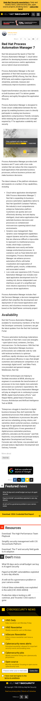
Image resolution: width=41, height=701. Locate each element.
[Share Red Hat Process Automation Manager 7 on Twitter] (25, 39)
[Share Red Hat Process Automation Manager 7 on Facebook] (21, 39)
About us (25, 691)
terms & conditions (12, 678)
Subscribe (33, 671)
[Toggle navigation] (38, 14)
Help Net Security (30, 687)
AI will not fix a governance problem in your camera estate (19, 581)
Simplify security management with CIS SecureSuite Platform (20, 542)
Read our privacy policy (12, 691)
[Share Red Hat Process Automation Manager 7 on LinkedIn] (29, 39)
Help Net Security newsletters (16, 2)
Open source (11, 661)
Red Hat (5, 458)
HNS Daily (10, 620)
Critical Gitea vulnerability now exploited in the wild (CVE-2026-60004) (20, 588)
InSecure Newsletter (15, 634)
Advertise (32, 691)
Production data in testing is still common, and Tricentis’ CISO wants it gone (19, 597)
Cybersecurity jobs (14, 652)
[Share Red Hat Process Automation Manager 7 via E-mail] (33, 39)
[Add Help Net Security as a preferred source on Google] (37, 39)
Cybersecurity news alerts (18, 643)
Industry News (12, 33)
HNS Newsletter (13, 627)
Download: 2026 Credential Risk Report (18, 514)
